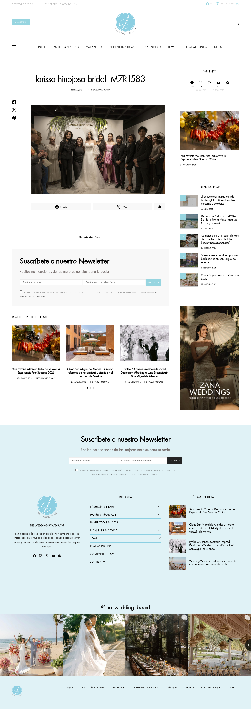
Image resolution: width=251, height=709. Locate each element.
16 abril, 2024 (207, 228)
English (218, 47)
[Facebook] (34, 555)
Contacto (97, 562)
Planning (151, 47)
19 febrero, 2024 (208, 268)
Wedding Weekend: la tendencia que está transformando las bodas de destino (212, 562)
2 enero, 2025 (77, 89)
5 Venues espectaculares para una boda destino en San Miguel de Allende (220, 258)
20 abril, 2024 (207, 209)
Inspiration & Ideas (104, 522)
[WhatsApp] (237, 3)
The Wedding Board (100, 89)
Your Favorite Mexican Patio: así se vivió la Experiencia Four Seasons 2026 (36, 371)
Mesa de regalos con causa (60, 4)
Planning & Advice (103, 530)
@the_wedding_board (125, 607)
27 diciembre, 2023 (209, 284)
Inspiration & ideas (121, 47)
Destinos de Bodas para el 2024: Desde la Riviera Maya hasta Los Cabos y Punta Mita (219, 219)
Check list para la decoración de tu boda (220, 277)
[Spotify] (227, 86)
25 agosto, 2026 (24, 378)
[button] (87, 387)
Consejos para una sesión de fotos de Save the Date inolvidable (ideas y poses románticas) (220, 239)
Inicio (42, 47)
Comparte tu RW (102, 554)
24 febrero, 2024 (208, 248)
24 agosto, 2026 (78, 382)
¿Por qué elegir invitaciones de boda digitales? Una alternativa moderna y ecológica (218, 200)
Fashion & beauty (64, 47)
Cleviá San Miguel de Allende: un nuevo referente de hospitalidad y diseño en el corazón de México (90, 372)
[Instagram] (41, 555)
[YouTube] (53, 555)
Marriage (92, 47)
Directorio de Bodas (24, 4)
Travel (172, 47)
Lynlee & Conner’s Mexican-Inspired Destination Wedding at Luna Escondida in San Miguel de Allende (144, 372)
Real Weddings (196, 47)
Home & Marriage (103, 515)
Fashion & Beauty (103, 507)
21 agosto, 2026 (133, 382)
